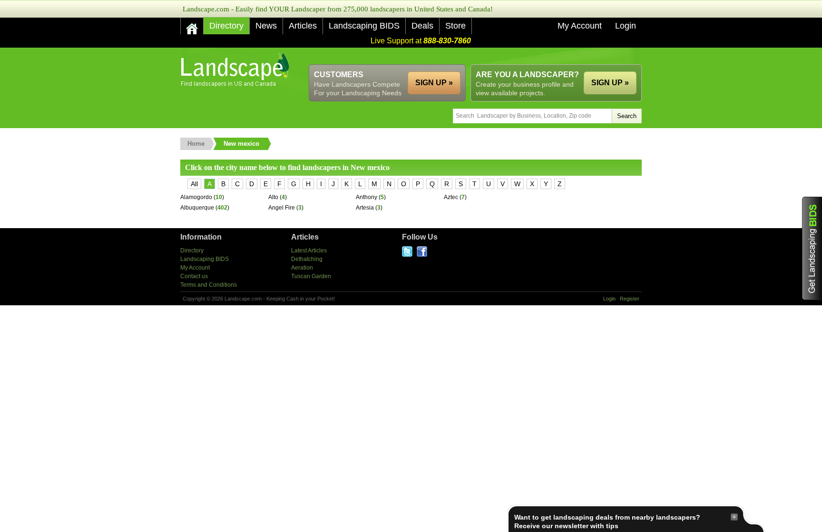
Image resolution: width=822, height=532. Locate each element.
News (266, 25)
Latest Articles (309, 250)
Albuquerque (197, 207)
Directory (226, 25)
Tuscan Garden (311, 276)
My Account (580, 25)
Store (455, 25)
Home (196, 143)
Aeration (302, 267)
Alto (273, 197)
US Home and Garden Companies (236, 69)
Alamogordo (196, 197)
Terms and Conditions (208, 284)
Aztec (451, 197)
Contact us (194, 276)
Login (625, 25)
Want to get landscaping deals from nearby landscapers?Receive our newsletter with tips (607, 521)
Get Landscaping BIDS (812, 248)
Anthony (366, 197)
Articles (303, 25)
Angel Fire (281, 207)
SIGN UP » (610, 83)
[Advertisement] (468, 56)
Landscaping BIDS (364, 25)
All (194, 184)
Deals (422, 25)
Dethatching (307, 259)
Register (629, 298)
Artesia (365, 207)
